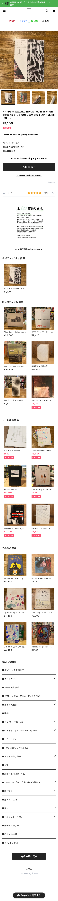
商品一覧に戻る (29, 856)
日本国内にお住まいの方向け (29, 175)
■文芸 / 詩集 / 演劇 (11, 756)
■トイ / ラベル (9, 739)
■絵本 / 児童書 (9, 704)
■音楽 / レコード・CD (12, 817)
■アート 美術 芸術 (11, 687)
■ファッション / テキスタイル (15, 748)
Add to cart (29, 167)
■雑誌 (5, 808)
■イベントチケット (10, 843)
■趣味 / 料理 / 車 (10, 825)
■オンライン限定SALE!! (13, 670)
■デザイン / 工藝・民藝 (12, 722)
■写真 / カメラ (9, 679)
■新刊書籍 (7, 791)
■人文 (5, 765)
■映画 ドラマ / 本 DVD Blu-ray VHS (19, 730)
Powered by (26, 874)
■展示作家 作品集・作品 (13, 774)
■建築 (5, 713)
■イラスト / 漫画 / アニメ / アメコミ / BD (21, 696)
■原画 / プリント (10, 799)
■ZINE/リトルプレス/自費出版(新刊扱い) (21, 782)
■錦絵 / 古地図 (9, 834)
